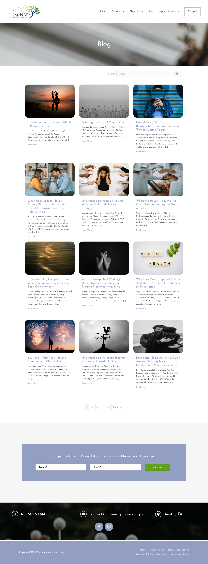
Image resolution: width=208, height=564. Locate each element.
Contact (192, 11)
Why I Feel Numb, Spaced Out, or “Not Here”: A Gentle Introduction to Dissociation (158, 283)
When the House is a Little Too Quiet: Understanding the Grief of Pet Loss (156, 205)
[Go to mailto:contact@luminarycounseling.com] (115, 514)
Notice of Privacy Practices (151, 554)
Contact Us (182, 550)
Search (111, 74)
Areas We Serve (179, 554)
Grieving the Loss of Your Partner (104, 122)
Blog (170, 550)
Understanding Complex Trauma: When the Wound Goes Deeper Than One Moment (49, 283)
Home (143, 550)
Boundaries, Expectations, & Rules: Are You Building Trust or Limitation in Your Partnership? (158, 362)
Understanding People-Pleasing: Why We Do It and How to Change (102, 205)
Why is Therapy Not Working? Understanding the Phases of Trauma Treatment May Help (101, 283)
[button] (177, 74)
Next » (117, 407)
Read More (33, 145)
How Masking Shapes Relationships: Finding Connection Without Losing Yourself (158, 126)
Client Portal (157, 550)
